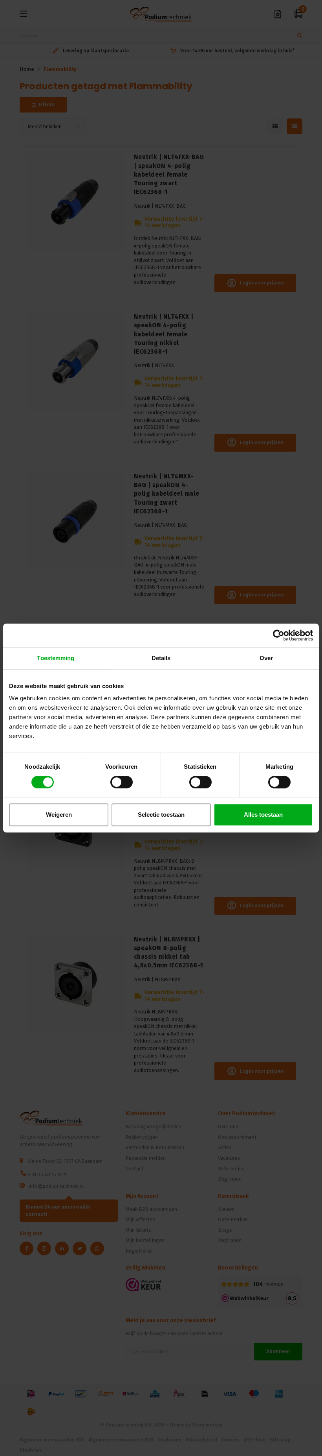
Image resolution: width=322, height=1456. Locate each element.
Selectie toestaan (161, 814)
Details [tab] (161, 658)
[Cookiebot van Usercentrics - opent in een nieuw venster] (278, 635)
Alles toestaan (263, 814)
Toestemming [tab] (55, 658)
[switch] (121, 782)
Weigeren (59, 814)
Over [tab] (266, 658)
